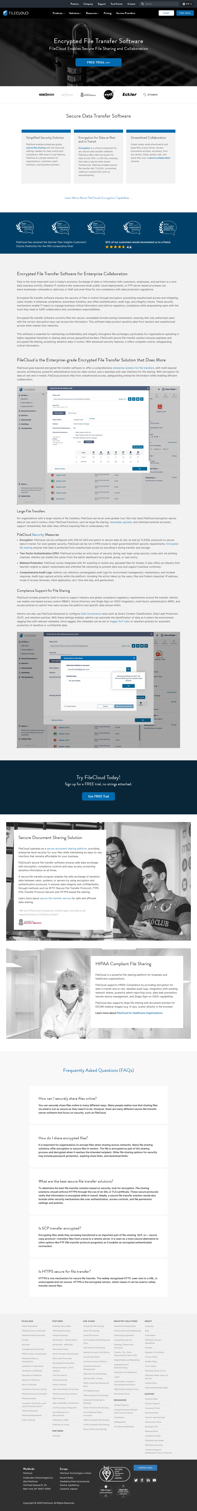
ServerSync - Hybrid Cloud (65, 1340)
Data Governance (91, 613)
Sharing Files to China (93, 1378)
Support (102, 4)
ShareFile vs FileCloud (32, 1375)
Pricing (107, 13)
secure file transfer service (55, 898)
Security (38, 534)
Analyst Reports (121, 1405)
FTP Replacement (91, 1391)
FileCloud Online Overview (33, 1335)
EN (187, 3)
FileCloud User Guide (154, 1440)
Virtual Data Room (91, 1357)
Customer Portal (152, 1408)
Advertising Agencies (124, 1335)
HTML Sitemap (28, 1420)
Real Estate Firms (122, 1394)
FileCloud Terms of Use (155, 1371)
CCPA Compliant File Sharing (96, 1424)
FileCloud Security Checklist (34, 1394)
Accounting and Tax (123, 1340)
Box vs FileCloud (29, 1384)
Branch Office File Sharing (95, 1429)
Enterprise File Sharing (93, 1326)
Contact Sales (151, 1399)
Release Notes (151, 1431)
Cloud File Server (91, 1335)
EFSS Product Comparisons (34, 1354)
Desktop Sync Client (62, 1326)
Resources (91, 13)
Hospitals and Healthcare (125, 1372)
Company (88, 4)
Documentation (152, 1413)
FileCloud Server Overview (34, 1331)
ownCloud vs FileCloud (32, 1371)
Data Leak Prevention (62, 1358)
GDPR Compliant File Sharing (96, 1420)
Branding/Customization (64, 1363)
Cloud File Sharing (91, 1331)
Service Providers (125, 13)
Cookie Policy (151, 1383)
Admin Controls (60, 1384)
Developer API (151, 1426)
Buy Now (26, 1344)
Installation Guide (153, 1436)
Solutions (74, 13)
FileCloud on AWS (60, 1420)
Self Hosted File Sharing (94, 1347)
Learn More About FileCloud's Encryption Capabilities (97, 197)
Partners (75, 4)
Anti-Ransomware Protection (66, 1389)
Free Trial (185, 13)
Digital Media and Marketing (127, 1360)
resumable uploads (121, 522)
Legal (116, 1377)
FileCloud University (154, 1445)
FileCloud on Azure (61, 1424)
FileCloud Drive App (61, 1331)
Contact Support (152, 1403)
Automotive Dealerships (125, 1326)
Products (57, 13)
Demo (166, 13)
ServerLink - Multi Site (63, 1344)
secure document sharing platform (67, 848)
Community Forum (153, 1422)
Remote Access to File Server (96, 1352)
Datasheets (119, 1417)
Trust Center (117, 4)
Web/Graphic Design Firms (126, 1389)
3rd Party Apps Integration (65, 1407)
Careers (148, 1347)
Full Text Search (60, 1375)
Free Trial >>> (98, 62)
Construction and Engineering (127, 1331)
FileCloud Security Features (65, 1394)
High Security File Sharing (95, 1374)
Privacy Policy (151, 1357)
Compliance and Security (33, 1349)
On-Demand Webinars (124, 1426)
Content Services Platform (95, 1361)
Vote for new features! (155, 1417)
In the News (150, 1335)
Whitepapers (120, 1422)
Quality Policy (151, 1361)
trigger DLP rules (120, 621)
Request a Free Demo (154, 1352)
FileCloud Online (29, 1398)
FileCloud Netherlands (32, 1415)
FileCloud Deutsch (30, 1411)
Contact (131, 4)
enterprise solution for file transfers (133, 367)
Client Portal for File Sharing (96, 1407)
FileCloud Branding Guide (156, 1387)
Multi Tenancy (59, 1398)
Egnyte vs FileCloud (31, 1380)
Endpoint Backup (60, 1335)
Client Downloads (30, 1326)
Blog (147, 1331)
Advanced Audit (60, 1380)
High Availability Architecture (66, 1403)
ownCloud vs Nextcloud (32, 1366)
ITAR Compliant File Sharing (95, 1395)
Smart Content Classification (66, 1354)
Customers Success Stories (34, 1389)
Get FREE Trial (98, 796)
